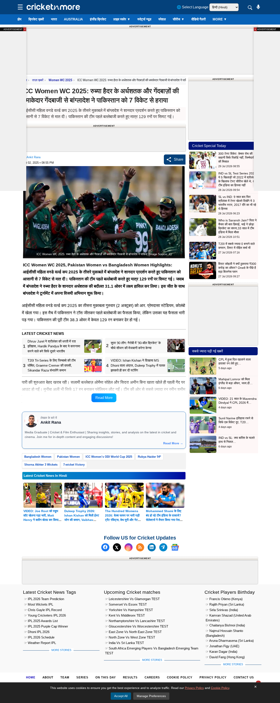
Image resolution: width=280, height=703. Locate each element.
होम (19, 19)
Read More (104, 398)
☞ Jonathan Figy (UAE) (222, 646)
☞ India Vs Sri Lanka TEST (124, 643)
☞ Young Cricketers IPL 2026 (45, 615)
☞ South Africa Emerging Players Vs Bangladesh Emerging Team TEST (151, 648)
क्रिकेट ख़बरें (36, 19)
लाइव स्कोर (121, 19)
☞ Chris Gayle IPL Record (43, 610)
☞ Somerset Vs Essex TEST (126, 604)
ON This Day (105, 677)
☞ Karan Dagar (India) (221, 651)
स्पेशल (162, 19)
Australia (73, 19)
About (47, 677)
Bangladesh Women (37, 456)
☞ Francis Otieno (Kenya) (224, 599)
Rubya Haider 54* (149, 456)
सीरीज (178, 19)
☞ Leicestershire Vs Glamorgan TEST (132, 599)
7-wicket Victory (74, 464)
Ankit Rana (33, 157)
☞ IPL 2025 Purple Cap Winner (46, 626)
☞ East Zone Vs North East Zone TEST (133, 632)
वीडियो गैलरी (198, 19)
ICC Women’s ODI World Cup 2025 (109, 456)
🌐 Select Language (192, 7)
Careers (152, 677)
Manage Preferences (151, 696)
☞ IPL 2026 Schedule (39, 637)
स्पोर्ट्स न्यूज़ (144, 19)
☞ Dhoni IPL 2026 (36, 632)
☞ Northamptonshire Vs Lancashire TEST (135, 621)
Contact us (244, 677)
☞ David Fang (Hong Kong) (225, 657)
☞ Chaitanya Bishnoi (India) (225, 625)
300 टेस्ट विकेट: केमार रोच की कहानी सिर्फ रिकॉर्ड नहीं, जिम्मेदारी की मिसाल (236, 157)
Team (64, 677)
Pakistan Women (68, 456)
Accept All (121, 696)
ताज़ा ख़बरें (37, 80)
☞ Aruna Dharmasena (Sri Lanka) (230, 640)
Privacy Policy (213, 677)
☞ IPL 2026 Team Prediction (44, 599)
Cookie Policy (179, 677)
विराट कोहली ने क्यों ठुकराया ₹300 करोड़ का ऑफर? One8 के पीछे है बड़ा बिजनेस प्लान (237, 267)
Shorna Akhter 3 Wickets (41, 464)
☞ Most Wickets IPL (38, 604)
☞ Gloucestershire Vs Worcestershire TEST (136, 626)
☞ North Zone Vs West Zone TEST (130, 637)
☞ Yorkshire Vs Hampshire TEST (129, 610)
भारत (54, 19)
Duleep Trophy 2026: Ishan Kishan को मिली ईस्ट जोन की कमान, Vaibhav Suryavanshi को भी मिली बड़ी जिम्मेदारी (82, 519)
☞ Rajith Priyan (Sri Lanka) (225, 604)
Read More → (173, 443)
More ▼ (220, 19)
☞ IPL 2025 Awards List (41, 621)
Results (130, 677)
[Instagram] (128, 547)
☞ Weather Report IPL (40, 643)
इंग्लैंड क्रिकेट (98, 19)
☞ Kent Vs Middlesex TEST (125, 615)
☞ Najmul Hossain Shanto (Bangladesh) (224, 631)
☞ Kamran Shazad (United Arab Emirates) (228, 616)
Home (30, 677)
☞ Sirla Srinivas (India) (222, 610)
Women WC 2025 (60, 80)
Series (82, 677)
